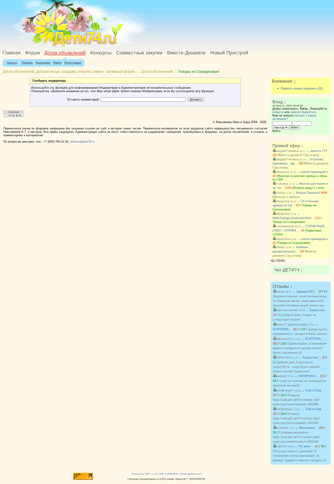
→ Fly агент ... (304, 446)
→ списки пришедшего (312, 172)
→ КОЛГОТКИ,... (312, 338)
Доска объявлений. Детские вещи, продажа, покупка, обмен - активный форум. (69, 71)
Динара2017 (285, 338)
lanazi (281, 291)
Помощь (27, 62)
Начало (12, 62)
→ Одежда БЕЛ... (304, 291)
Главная (11, 52)
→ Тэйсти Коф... (312, 390)
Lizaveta (282, 427)
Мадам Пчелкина (287, 151)
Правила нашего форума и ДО (302, 88)
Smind (280, 192)
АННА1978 (284, 357)
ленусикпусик (285, 226)
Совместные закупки (139, 52)
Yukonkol (282, 183)
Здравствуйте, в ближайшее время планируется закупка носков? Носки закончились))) (300, 348)
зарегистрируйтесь (303, 112)
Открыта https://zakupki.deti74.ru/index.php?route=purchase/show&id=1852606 (296, 399)
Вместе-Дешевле (186, 52)
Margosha (282, 172)
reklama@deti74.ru (82, 141)
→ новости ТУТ (316, 151)
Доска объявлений (65, 52)
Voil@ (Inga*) (285, 390)
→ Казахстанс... (317, 310)
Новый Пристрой (229, 52)
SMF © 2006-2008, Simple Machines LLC (180, 474)
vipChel (282, 446)
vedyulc (282, 376)
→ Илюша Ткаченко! (306, 192)
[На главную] (41, 46)
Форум (32, 52)
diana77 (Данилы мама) (292, 324)
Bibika (280, 247)
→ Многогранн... (306, 427)
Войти (57, 62)
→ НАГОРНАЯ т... (306, 376)
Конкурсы (101, 52)
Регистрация (72, 62)
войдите (278, 112)
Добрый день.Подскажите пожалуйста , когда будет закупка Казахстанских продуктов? (296, 366)
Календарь (43, 62)
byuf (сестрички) (287, 310)
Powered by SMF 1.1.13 (144, 474)
